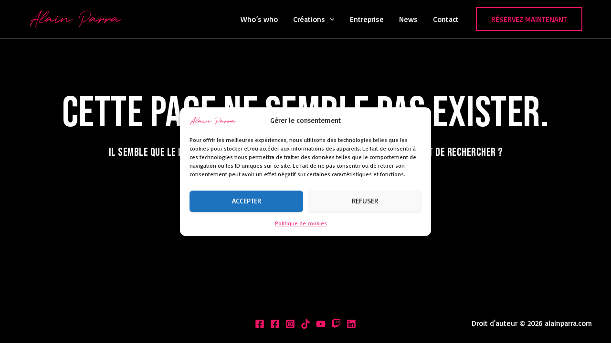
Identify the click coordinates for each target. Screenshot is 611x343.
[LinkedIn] (351, 324)
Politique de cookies (301, 223)
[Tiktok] (305, 324)
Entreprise (367, 19)
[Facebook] (259, 324)
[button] (330, 19)
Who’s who (259, 19)
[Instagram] (290, 324)
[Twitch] (336, 324)
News (408, 19)
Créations (309, 19)
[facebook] (275, 324)
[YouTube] (321, 324)
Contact (446, 19)
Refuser (365, 201)
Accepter (246, 201)
